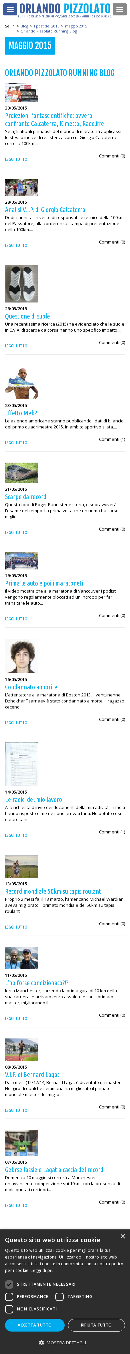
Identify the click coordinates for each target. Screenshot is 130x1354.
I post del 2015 (46, 25)
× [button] (122, 1236)
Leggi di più (42, 1270)
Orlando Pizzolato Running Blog (49, 30)
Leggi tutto (16, 159)
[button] (65, 1342)
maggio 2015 (76, 25)
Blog (24, 25)
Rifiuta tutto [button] (96, 1325)
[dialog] (65, 1291)
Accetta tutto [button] (35, 1325)
